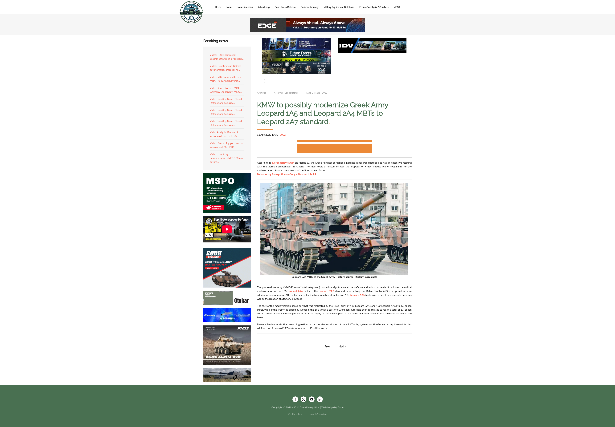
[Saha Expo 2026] (296, 43)
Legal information (318, 414)
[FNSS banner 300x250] (227, 344)
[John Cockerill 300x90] (227, 374)
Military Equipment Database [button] (339, 7)
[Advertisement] (334, 141)
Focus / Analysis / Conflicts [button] (374, 7)
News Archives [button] (245, 7)
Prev (327, 346)
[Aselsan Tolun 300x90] (227, 314)
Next (341, 346)
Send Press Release (285, 7)
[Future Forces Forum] (296, 55)
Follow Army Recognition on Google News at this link (287, 174)
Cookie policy (295, 414)
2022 (283, 134)
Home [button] (218, 7)
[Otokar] (227, 297)
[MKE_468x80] (296, 67)
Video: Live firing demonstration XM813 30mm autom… (226, 158)
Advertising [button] (264, 7)
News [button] (229, 7)
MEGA (397, 7)
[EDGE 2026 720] (307, 24)
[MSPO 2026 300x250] (227, 192)
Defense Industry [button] (310, 7)
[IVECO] (372, 45)
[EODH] (227, 267)
